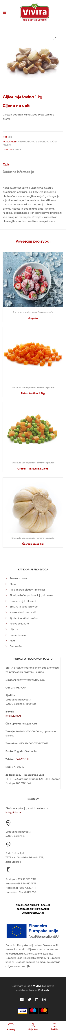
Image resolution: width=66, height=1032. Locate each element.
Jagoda (33, 318)
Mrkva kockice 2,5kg (33, 393)
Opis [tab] (6, 164)
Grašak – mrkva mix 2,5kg (32, 468)
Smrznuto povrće (26, 141)
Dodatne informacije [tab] (18, 172)
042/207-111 (23, 759)
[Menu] (4, 12)
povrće (16, 149)
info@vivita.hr (13, 715)
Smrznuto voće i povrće (25, 312)
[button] (54, 39)
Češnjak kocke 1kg (33, 544)
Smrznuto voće (45, 312)
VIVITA (37, 986)
